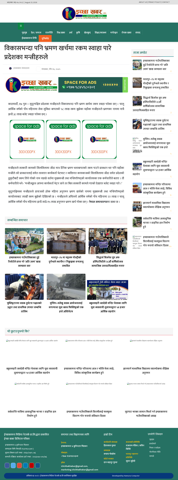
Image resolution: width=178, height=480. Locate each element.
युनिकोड (45, 39)
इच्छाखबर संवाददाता (21, 68)
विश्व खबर (61, 33)
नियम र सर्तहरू (154, 448)
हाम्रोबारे (152, 443)
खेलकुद (87, 33)
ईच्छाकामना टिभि (29, 38)
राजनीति (49, 33)
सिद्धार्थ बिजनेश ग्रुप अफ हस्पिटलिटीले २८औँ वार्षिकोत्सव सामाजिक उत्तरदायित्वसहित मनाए (108, 261)
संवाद (137, 33)
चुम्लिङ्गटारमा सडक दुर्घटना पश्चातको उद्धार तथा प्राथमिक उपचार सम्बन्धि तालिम (24, 307)
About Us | (143, 2)
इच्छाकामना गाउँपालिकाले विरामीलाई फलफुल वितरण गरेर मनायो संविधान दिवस (156, 241)
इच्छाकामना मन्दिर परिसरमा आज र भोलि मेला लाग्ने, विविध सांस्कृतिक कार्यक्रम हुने (157, 188)
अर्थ (70, 33)
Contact (166, 2)
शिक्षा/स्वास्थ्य (100, 33)
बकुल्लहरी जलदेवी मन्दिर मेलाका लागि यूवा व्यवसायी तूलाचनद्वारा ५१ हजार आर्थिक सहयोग (108, 307)
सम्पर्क (151, 456)
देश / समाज (36, 33)
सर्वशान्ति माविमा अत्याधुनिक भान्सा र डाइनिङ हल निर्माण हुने (157, 222)
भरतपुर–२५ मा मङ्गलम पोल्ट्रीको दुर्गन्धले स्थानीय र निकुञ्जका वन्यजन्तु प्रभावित (66, 261)
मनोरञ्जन (114, 33)
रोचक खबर (126, 33)
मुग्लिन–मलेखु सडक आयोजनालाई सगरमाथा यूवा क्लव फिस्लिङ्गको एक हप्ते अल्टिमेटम (66, 307)
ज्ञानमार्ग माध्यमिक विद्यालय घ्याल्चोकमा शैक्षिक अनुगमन (156, 205)
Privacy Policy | (154, 2)
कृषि (78, 33)
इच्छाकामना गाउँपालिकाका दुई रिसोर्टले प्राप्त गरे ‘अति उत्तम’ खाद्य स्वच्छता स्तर (24, 261)
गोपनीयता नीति (154, 452)
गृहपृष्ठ (24, 33)
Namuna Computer (132, 475)
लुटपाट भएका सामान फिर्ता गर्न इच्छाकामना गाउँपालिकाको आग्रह (146, 414)
